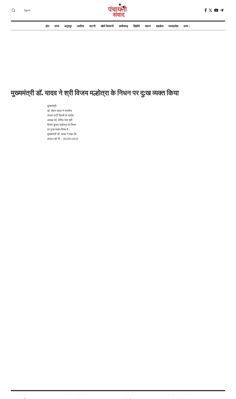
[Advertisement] (118, 56)
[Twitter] (210, 10)
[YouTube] (216, 10)
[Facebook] (206, 10)
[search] (13, 10)
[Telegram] (221, 10)
